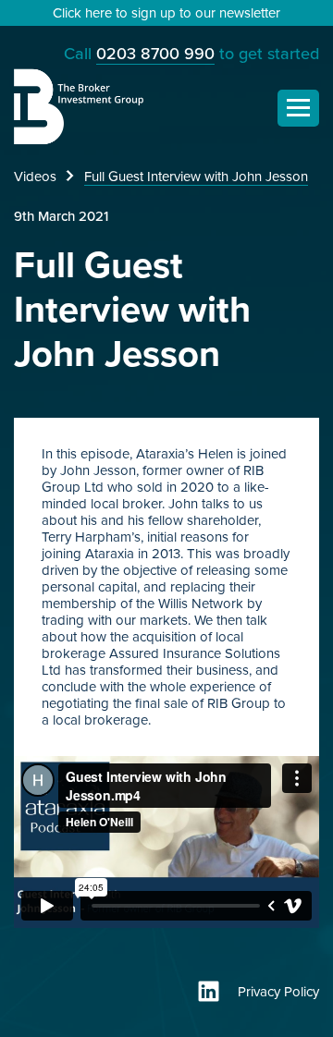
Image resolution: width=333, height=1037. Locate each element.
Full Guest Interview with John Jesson (196, 176)
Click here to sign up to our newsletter (166, 13)
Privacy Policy (278, 991)
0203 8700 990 (155, 53)
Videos (35, 176)
